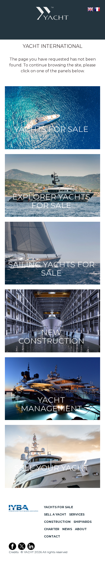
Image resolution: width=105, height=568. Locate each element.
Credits (14, 552)
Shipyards (83, 522)
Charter (51, 529)
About (81, 529)
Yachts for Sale (58, 507)
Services (76, 514)
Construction (57, 522)
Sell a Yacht (55, 514)
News (67, 529)
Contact (52, 536)
